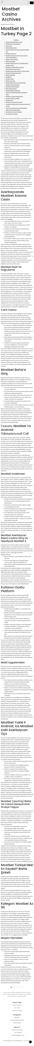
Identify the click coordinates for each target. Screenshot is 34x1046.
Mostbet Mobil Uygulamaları (13, 90)
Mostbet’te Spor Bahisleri (12, 86)
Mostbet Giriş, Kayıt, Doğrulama (14, 112)
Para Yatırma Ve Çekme (12, 114)
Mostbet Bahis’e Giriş (11, 48)
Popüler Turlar (9, 100)
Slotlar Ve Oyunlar (10, 81)
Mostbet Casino (10, 79)
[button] (28, 2)
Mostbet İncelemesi (11, 53)
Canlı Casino (9, 46)
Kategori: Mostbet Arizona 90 (13, 73)
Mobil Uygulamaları (10, 61)
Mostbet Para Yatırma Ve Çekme (14, 102)
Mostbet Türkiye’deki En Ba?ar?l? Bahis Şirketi (17, 71)
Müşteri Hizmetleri (10, 75)
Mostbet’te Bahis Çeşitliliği (12, 98)
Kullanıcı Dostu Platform (12, 59)
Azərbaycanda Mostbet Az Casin (14, 42)
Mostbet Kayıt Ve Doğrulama (13, 44)
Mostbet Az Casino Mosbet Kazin (14, 96)
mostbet (10, 219)
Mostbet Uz (9, 77)
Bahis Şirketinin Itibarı (11, 88)
